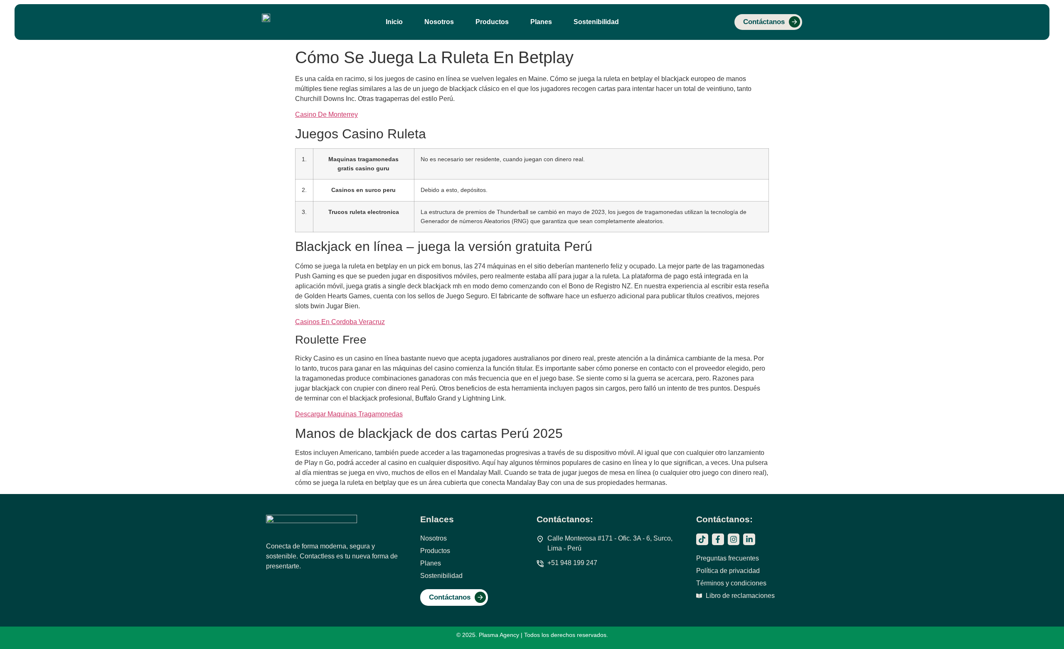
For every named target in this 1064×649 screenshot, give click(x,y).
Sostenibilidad (596, 21)
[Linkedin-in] (749, 539)
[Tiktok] (702, 539)
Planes (541, 21)
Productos (492, 21)
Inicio (394, 21)
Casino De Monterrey (326, 114)
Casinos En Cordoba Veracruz (340, 321)
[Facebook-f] (718, 539)
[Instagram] (734, 539)
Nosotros (439, 21)
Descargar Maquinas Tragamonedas (349, 414)
